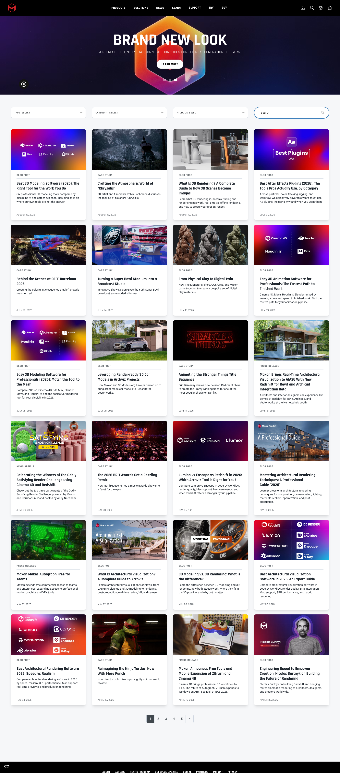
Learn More (170, 64)
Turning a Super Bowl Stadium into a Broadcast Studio (127, 281)
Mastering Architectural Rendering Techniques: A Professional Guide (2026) (287, 479)
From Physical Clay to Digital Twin (206, 279)
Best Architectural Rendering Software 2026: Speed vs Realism (48, 671)
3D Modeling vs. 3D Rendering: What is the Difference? (209, 577)
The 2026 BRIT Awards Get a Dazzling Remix (127, 477)
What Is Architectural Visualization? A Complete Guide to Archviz (126, 577)
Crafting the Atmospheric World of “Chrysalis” (125, 186)
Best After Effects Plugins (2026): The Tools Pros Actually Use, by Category (290, 186)
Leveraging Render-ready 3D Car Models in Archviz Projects (124, 377)
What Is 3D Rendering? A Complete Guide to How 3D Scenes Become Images (207, 188)
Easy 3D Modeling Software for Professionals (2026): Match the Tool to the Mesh (48, 379)
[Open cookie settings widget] (6, 766)
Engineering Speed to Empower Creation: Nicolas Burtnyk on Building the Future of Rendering (290, 673)
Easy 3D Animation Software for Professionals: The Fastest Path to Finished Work (287, 283)
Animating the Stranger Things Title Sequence (207, 377)
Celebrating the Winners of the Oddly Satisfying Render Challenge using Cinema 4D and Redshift (46, 479)
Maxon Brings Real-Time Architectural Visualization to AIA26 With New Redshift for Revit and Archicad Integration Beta (290, 382)
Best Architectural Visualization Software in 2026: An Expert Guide (287, 577)
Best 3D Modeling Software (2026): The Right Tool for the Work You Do (48, 186)
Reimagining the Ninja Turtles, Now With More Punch (126, 671)
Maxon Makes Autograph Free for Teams (43, 577)
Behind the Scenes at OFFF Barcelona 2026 (46, 281)
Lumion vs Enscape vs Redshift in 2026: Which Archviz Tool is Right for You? (210, 477)
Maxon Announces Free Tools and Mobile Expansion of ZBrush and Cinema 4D (205, 673)
